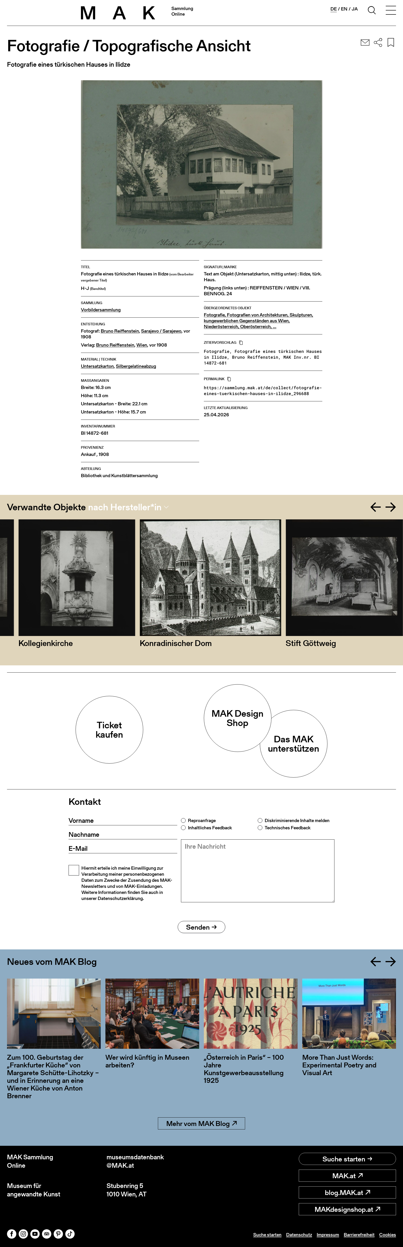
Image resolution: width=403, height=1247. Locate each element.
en (344, 9)
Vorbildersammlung (101, 310)
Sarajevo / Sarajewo (161, 331)
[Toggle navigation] (391, 11)
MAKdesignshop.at (344, 1209)
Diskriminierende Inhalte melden (297, 820)
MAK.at (344, 1176)
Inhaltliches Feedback (210, 827)
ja (355, 9)
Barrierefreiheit (359, 1234)
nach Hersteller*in (125, 507)
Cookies (387, 1234)
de (333, 9)
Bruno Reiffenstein (120, 331)
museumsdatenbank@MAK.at (135, 1161)
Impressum (328, 1234)
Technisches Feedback (287, 827)
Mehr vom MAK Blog (198, 1123)
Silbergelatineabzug (136, 366)
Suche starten (344, 1159)
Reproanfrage (202, 820)
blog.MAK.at (344, 1192)
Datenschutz (299, 1234)
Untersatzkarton (97, 366)
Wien (141, 345)
